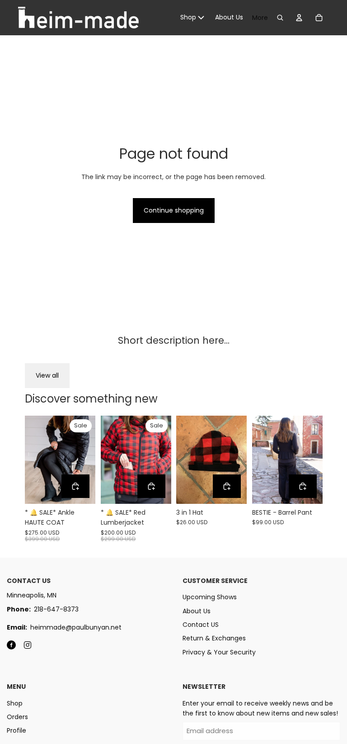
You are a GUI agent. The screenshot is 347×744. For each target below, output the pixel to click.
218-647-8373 (56, 609)
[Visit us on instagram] (27, 644)
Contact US (201, 624)
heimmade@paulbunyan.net (76, 627)
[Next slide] (88, 459)
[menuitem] (193, 18)
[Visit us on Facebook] (11, 644)
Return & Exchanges (214, 638)
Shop (15, 703)
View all (47, 375)
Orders (17, 716)
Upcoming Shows (210, 597)
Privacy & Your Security (219, 652)
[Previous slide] (32, 459)
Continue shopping (174, 210)
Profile (16, 730)
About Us (197, 611)
